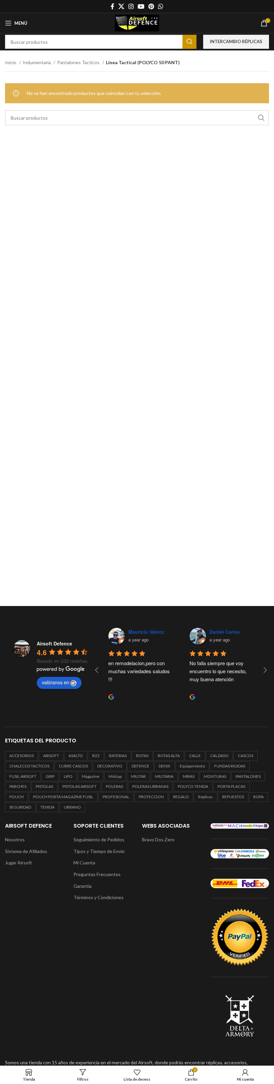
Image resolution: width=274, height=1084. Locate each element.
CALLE (195, 755)
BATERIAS (118, 755)
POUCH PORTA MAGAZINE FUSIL (63, 796)
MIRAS (188, 776)
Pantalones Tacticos (79, 62)
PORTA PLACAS (231, 786)
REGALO (181, 796)
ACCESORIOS (21, 755)
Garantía (83, 886)
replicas (205, 796)
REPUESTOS (233, 796)
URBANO (72, 807)
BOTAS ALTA (169, 755)
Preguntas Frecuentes (97, 874)
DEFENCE (140, 765)
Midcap (115, 776)
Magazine (90, 776)
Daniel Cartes (225, 631)
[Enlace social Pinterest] (151, 6)
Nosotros (15, 839)
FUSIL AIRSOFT (22, 776)
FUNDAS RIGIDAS (229, 765)
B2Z (96, 755)
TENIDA (47, 807)
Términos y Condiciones (99, 897)
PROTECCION (151, 796)
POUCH (16, 796)
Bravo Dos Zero (158, 839)
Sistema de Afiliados (26, 851)
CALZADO (219, 755)
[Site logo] (137, 22)
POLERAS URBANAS (150, 786)
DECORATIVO (109, 765)
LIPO (68, 776)
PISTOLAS (44, 786)
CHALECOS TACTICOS (29, 765)
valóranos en (55, 682)
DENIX (164, 765)
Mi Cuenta (84, 862)
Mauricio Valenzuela (151, 631)
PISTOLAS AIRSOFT (79, 786)
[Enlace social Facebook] (112, 6)
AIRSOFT (51, 755)
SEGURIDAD (20, 807)
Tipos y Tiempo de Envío (99, 851)
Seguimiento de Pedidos (99, 839)
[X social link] (121, 6)
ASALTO (75, 755)
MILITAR (138, 776)
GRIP (50, 776)
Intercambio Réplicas (236, 41)
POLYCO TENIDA (193, 786)
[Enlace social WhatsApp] (160, 6)
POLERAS (114, 786)
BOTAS (142, 755)
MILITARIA (164, 776)
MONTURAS (215, 776)
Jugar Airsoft (18, 862)
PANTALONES (248, 776)
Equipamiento (192, 765)
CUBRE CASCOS (73, 765)
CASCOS (245, 755)
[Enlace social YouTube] (141, 6)
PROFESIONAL (116, 796)
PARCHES (17, 786)
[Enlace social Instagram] (131, 6)
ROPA (258, 796)
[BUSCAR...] (189, 42)
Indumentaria (37, 62)
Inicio (11, 62)
